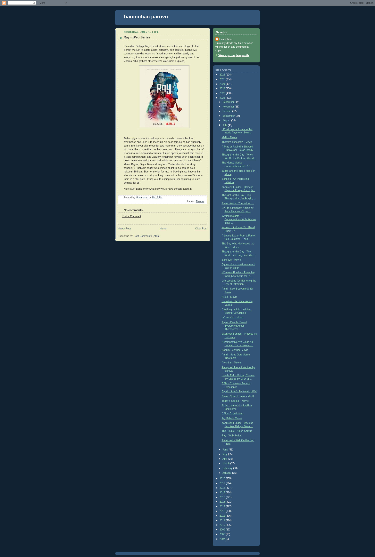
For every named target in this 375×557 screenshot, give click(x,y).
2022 (223, 93)
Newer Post (124, 228)
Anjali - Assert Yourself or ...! (238, 203)
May (225, 454)
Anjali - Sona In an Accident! (238, 396)
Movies (200, 201)
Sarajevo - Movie (231, 260)
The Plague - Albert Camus (237, 431)
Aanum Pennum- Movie (235, 350)
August (226, 120)
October (227, 111)
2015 (223, 501)
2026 (223, 74)
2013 (223, 511)
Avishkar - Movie (231, 362)
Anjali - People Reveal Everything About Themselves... (234, 325)
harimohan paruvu (146, 17)
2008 (223, 534)
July (225, 125)
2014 (223, 506)
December (228, 102)
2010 (223, 525)
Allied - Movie (229, 297)
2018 (223, 488)
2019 (223, 483)
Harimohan (225, 39)
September (229, 116)
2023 (223, 88)
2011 (223, 520)
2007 (223, 539)
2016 (223, 497)
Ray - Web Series (232, 435)
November (228, 106)
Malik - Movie (229, 137)
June (225, 449)
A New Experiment (232, 413)
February (227, 468)
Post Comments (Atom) (147, 236)
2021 (223, 98)
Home (163, 228)
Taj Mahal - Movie (232, 418)
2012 (223, 515)
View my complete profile (233, 55)
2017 (223, 492)
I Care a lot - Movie (232, 317)
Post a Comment (131, 216)
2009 (223, 529)
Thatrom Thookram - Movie (237, 142)
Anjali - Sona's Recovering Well (239, 391)
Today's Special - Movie (235, 401)
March (226, 463)
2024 (223, 84)
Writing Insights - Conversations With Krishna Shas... (239, 219)
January (227, 473)
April (225, 459)
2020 (223, 478)
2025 (223, 79)
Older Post (201, 228)
